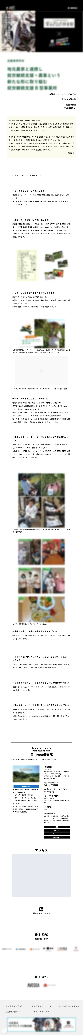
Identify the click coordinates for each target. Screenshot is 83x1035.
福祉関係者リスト (14, 1011)
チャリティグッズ (41, 1011)
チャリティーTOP (13, 1006)
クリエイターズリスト (69, 1006)
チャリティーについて (41, 1006)
